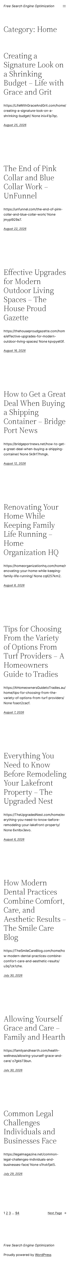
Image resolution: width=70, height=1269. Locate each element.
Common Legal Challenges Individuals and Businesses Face (30, 1127)
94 (17, 1213)
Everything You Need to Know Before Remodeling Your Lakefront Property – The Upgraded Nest (35, 778)
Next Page (57, 1213)
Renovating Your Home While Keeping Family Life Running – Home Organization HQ (31, 529)
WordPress (43, 1255)
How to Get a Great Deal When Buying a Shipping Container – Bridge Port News (35, 412)
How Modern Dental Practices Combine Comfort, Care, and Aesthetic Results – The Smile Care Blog (35, 910)
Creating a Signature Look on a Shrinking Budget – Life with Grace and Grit (34, 74)
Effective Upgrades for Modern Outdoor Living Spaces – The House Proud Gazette (35, 295)
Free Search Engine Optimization (29, 6)
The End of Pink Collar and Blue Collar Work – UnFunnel (30, 182)
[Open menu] (64, 6)
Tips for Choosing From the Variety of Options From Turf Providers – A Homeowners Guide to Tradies (34, 651)
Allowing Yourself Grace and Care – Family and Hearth (34, 1028)
